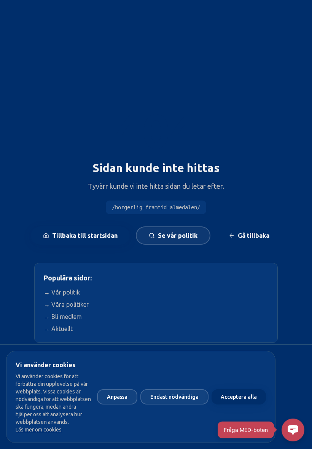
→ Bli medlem (63, 316)
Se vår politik (177, 235)
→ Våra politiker (66, 304)
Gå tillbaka (253, 235)
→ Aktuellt (58, 328)
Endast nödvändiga (174, 397)
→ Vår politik (62, 292)
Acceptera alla (239, 397)
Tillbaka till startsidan (85, 235)
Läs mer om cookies (39, 430)
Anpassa (117, 397)
